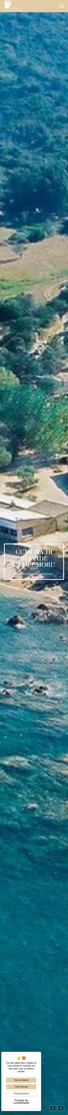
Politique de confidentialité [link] (21, 1101)
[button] (61, 6)
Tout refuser (21, 1086)
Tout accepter (21, 1080)
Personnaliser (21, 1093)
